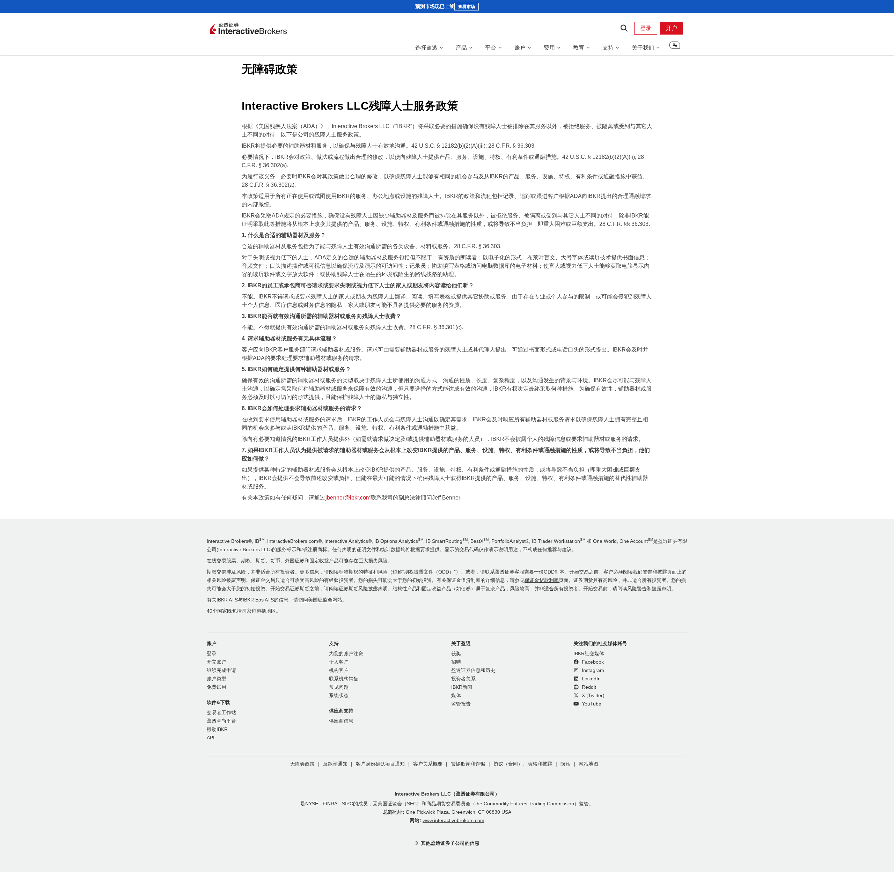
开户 (671, 28)
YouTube (590, 704)
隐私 (565, 764)
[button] (674, 47)
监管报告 (461, 704)
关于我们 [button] (643, 48)
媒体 (456, 695)
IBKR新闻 (461, 687)
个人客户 (339, 662)
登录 (645, 28)
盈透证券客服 (509, 572)
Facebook (592, 662)
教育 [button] (578, 48)
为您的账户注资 (346, 653)
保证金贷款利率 (542, 580)
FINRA (330, 803)
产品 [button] (461, 48)
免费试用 (216, 687)
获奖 (456, 653)
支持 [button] (608, 48)
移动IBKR (217, 729)
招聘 (456, 662)
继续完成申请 (221, 670)
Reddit (588, 687)
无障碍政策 (302, 764)
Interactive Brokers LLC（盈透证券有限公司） (447, 794)
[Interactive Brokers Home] (248, 29)
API (210, 737)
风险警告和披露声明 (649, 588)
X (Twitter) (592, 695)
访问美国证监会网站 (320, 600)
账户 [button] (520, 48)
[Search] (623, 28)
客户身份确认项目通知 (380, 764)
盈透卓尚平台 (221, 721)
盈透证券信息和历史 (473, 670)
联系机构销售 (343, 678)
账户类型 (216, 678)
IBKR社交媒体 (588, 653)
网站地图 (588, 764)
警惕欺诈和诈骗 (468, 764)
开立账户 (216, 662)
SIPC (347, 803)
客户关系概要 (427, 764)
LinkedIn (590, 678)
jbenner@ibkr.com (348, 498)
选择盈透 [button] (426, 48)
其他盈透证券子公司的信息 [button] (450, 843)
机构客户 (339, 670)
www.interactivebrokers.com (453, 820)
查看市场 (466, 6)
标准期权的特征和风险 (363, 572)
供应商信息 (341, 721)
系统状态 (339, 695)
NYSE (311, 803)
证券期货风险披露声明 (363, 588)
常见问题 (339, 687)
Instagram (592, 670)
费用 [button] (549, 48)
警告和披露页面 (660, 572)
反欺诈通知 (335, 764)
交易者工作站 (221, 712)
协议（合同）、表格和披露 (522, 764)
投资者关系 (463, 678)
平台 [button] (490, 48)
